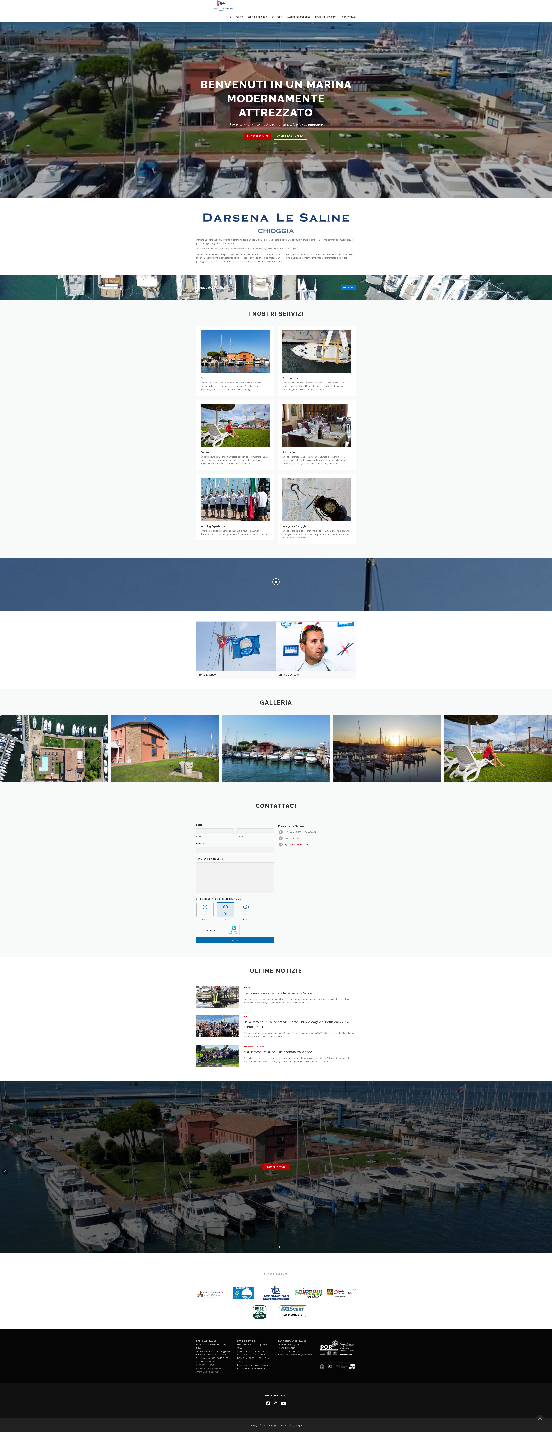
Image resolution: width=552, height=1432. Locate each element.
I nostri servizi (257, 136)
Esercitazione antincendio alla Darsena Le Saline (278, 993)
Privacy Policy (218, 1368)
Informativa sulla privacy (207, 1371)
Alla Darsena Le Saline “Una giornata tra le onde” (278, 1052)
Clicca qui (348, 287)
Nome (199, 837)
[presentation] (3, 749)
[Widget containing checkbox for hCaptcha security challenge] (218, 930)
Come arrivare (202, 1368)
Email (200, 843)
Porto (239, 17)
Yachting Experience (298, 17)
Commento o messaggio (210, 859)
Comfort (277, 17)
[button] (272, 1246)
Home (228, 17)
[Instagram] (275, 1403)
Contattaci (349, 17)
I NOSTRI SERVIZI (276, 1167)
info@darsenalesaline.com (296, 844)
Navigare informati (326, 17)
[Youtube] (283, 1403)
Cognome (241, 837)
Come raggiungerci (290, 136)
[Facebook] (268, 1403)
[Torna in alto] (540, 1418)
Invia (235, 940)
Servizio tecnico (257, 17)
